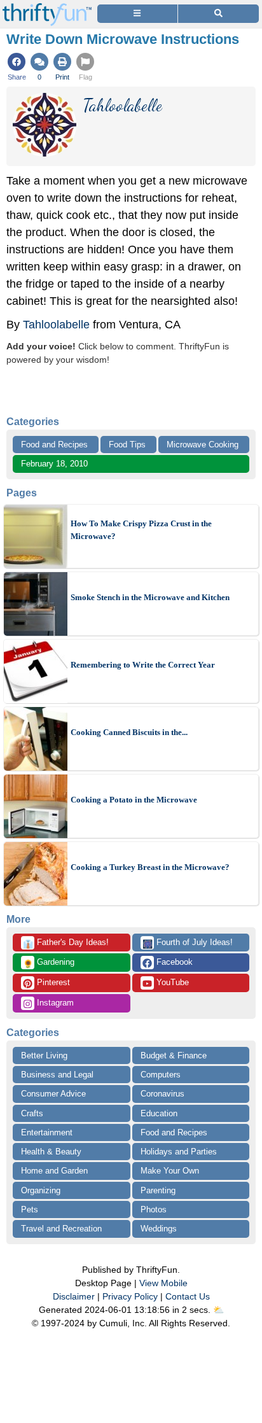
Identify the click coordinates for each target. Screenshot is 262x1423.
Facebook (173, 962)
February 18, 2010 (54, 463)
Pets (29, 1209)
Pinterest (52, 982)
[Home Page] (47, 7)
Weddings (159, 1228)
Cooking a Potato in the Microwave (134, 799)
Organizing (40, 1190)
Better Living (44, 1055)
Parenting (158, 1190)
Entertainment (46, 1132)
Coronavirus (162, 1093)
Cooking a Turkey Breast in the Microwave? (150, 867)
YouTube (171, 982)
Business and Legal (57, 1074)
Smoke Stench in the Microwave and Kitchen (150, 597)
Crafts (32, 1113)
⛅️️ (218, 1310)
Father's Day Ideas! (66, 943)
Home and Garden (54, 1170)
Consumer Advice (53, 1093)
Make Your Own (170, 1170)
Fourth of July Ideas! (187, 943)
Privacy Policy (130, 1296)
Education (159, 1113)
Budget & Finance (174, 1055)
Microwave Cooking (202, 444)
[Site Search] (218, 13)
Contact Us (187, 1296)
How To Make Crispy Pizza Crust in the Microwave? (141, 530)
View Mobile (163, 1283)
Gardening (48, 963)
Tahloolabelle (56, 324)
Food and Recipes (54, 444)
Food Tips (127, 444)
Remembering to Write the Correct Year (143, 664)
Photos (154, 1209)
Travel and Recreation (61, 1228)
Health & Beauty (51, 1151)
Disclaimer (74, 1296)
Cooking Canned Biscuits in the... (129, 732)
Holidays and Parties (179, 1151)
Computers (161, 1074)
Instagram (54, 1002)
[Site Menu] (137, 13)
